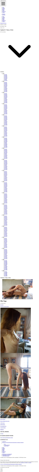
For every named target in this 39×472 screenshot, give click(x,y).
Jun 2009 (5, 264)
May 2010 (5, 252)
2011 (3, 237)
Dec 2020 (5, 147)
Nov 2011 (5, 246)
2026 (3, 73)
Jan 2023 (5, 104)
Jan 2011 (5, 238)
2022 (3, 114)
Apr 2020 (5, 140)
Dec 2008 (5, 275)
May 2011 (5, 241)
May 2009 (5, 263)
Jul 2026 (5, 79)
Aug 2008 (5, 272)
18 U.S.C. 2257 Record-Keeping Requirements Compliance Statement (12, 442)
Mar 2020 (5, 139)
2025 (3, 81)
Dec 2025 (5, 91)
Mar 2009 (5, 262)
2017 (3, 170)
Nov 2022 (5, 124)
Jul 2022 (5, 120)
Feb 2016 (5, 183)
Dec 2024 (5, 102)
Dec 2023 (5, 113)
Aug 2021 (5, 132)
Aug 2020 (5, 143)
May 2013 (5, 219)
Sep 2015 (5, 200)
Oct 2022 (5, 123)
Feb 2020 (5, 138)
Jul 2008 (5, 271)
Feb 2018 (5, 161)
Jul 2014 (5, 209)
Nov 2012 (5, 235)
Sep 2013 (5, 222)
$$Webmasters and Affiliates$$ (7, 454)
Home (3, 7)
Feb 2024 (5, 94)
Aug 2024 (5, 99)
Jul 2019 (5, 154)
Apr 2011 (5, 240)
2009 (3, 259)
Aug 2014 (5, 210)
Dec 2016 (5, 191)
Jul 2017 (5, 176)
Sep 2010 (5, 256)
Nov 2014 (5, 213)
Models (3, 18)
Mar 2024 (5, 95)
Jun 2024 (5, 97)
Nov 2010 (5, 257)
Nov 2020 (5, 146)
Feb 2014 (5, 205)
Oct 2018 (5, 167)
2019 (3, 148)
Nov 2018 (5, 168)
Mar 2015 (5, 195)
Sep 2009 (5, 267)
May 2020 (5, 141)
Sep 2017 (5, 178)
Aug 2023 (5, 110)
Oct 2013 (5, 223)
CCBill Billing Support (5, 455)
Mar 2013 (5, 217)
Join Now (3, 14)
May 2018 (5, 163)
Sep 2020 (5, 144)
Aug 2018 (5, 166)
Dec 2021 (5, 136)
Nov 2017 (5, 179)
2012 (3, 226)
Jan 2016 (5, 182)
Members (1, 23)
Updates (3, 8)
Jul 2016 (5, 187)
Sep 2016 (5, 189)
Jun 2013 (5, 220)
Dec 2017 (5, 180)
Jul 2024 (5, 98)
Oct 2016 (5, 190)
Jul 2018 (5, 165)
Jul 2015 (5, 198)
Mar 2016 (5, 184)
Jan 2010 (5, 249)
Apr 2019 (5, 151)
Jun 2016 (5, 186)
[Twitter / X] (1, 433)
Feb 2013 (5, 216)
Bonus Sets (4, 11)
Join (4, 444)
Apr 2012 (5, 229)
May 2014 (5, 208)
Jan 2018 (5, 160)
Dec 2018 (5, 169)
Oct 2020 (5, 145)
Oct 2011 (5, 245)
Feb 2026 (5, 75)
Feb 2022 (5, 116)
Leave (1, 470)
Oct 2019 (5, 156)
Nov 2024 (5, 101)
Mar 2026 (5, 76)
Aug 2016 (5, 188)
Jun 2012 (5, 231)
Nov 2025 (5, 90)
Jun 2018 (5, 164)
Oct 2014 (5, 212)
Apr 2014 (5, 207)
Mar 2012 (5, 228)
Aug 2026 (5, 80)
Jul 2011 (5, 243)
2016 (3, 181)
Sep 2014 (5, 211)
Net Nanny (26, 462)
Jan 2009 (5, 260)
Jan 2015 (5, 193)
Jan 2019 (5, 149)
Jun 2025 (5, 86)
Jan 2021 (5, 126)
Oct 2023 (5, 112)
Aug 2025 (5, 88)
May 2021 (5, 130)
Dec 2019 (5, 158)
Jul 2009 (5, 265)
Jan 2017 (5, 171)
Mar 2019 (5, 150)
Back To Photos (2, 419)
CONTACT (4, 441)
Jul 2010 (5, 254)
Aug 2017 (5, 177)
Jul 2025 (5, 87)
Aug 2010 (5, 255)
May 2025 (5, 85)
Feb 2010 (5, 250)
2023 (3, 103)
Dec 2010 (5, 258)
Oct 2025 (5, 89)
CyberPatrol (22, 462)
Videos (3, 10)
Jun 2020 (5, 142)
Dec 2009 (5, 269)
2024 (3, 92)
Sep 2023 (5, 111)
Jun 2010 (5, 253)
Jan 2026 (5, 74)
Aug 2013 (5, 221)
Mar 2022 (5, 117)
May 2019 (5, 152)
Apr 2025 (5, 84)
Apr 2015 (5, 196)
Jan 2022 (5, 115)
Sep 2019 (5, 155)
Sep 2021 (5, 133)
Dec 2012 (5, 236)
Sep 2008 (5, 273)
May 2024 (5, 96)
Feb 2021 (5, 127)
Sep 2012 (5, 233)
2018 (3, 159)
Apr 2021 (5, 129)
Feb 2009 (5, 261)
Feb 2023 (5, 105)
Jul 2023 (5, 109)
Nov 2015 (5, 202)
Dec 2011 (5, 247)
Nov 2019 (5, 157)
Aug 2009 (5, 266)
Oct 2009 (5, 268)
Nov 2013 (5, 224)
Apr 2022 (5, 118)
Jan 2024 (5, 93)
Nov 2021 (5, 135)
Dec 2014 (5, 214)
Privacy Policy (6, 445)
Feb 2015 (5, 194)
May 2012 (5, 230)
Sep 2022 (5, 122)
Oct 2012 (5, 234)
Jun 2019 (5, 153)
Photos (3, 9)
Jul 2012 (5, 232)
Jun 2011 (5, 242)
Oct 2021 (5, 134)
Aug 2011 (5, 244)
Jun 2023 (5, 108)
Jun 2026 (5, 78)
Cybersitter (29, 462)
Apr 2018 (5, 162)
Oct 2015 (5, 201)
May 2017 (5, 174)
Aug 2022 (5, 121)
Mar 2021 (5, 128)
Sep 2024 (5, 100)
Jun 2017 (5, 175)
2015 (3, 192)
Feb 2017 (5, 172)
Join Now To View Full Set (4, 306)
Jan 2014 (5, 204)
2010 (3, 248)
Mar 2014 (5, 206)
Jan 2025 (5, 82)
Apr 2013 (5, 218)
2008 (3, 270)
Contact (3, 12)
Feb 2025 (5, 83)
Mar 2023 (5, 106)
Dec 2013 (5, 225)
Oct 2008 (5, 274)
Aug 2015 (5, 199)
